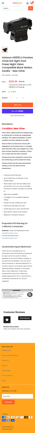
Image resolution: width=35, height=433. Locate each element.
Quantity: (5, 97)
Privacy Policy (6, 370)
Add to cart (17, 105)
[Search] (30, 8)
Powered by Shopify (7, 429)
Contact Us (5, 360)
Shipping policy (6, 350)
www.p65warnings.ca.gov (10, 233)
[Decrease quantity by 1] (11, 98)
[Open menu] (3, 3)
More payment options (17, 115)
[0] (31, 3)
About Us (5, 365)
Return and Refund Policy (10, 355)
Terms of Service (7, 375)
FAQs (3, 380)
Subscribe (8, 402)
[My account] (27, 3)
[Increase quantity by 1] (23, 98)
